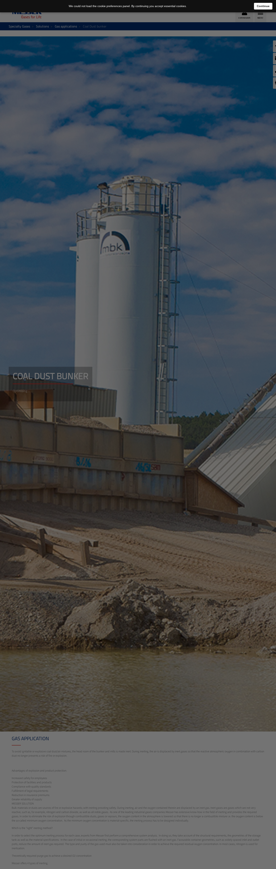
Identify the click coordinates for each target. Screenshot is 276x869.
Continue (263, 6)
